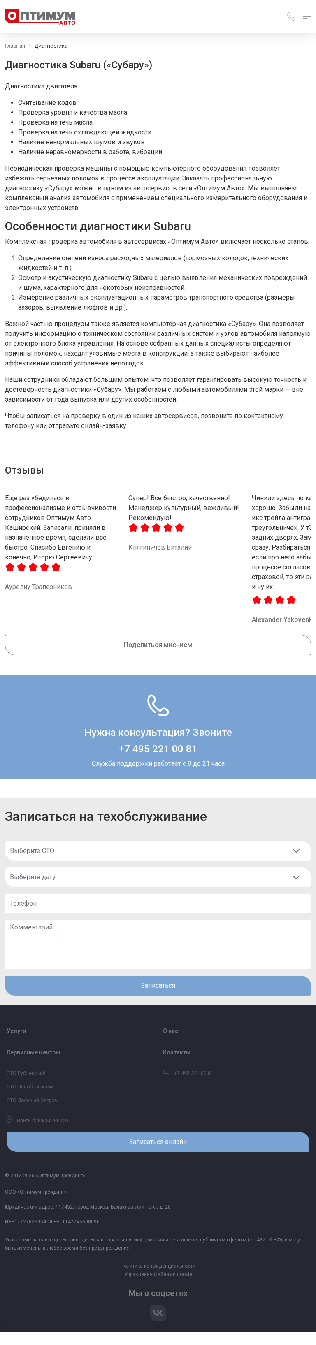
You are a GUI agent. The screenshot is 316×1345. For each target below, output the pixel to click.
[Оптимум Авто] (40, 16)
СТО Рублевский (26, 1073)
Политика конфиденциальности (158, 1266)
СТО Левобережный (30, 1087)
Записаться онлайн (158, 1142)
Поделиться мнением (158, 645)
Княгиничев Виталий (160, 547)
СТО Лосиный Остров (32, 1100)
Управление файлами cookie (158, 1274)
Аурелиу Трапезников (38, 587)
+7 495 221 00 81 (158, 749)
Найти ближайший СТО (43, 1120)
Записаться (158, 985)
